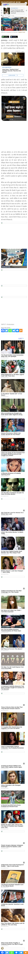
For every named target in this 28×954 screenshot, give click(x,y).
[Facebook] (3, 330)
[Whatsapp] (10, 330)
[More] (20, 330)
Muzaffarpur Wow (11, 2)
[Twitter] (6, 330)
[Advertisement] (14, 136)
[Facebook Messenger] (17, 330)
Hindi (23, 32)
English (20, 32)
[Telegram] (13, 330)
